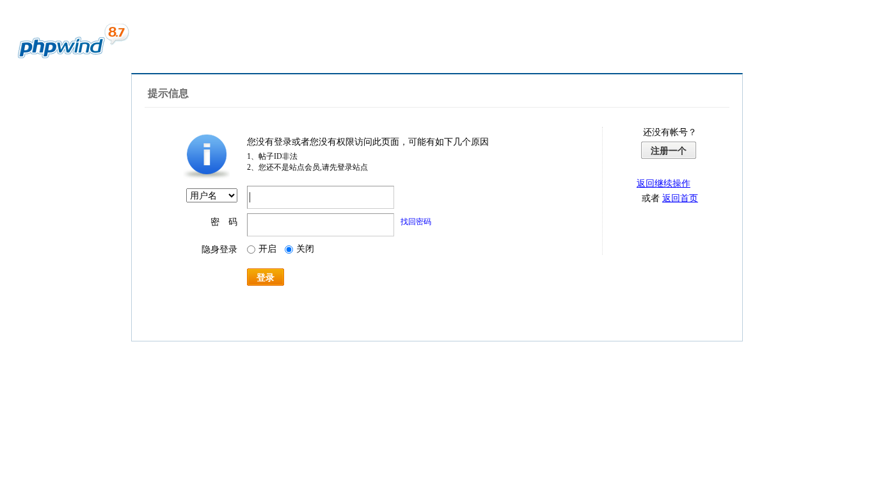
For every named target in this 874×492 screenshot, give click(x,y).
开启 (267, 249)
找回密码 (416, 221)
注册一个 (669, 150)
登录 (265, 277)
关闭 (305, 249)
